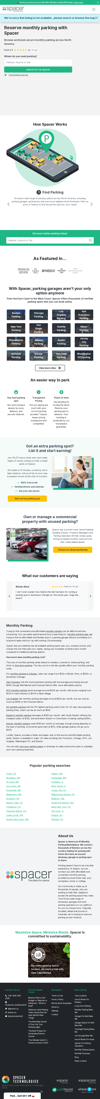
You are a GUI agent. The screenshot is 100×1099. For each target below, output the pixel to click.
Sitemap (55, 1011)
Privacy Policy (57, 999)
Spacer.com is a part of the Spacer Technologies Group (22, 1086)
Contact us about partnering (72, 549)
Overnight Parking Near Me (85, 1030)
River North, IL (58, 786)
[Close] (96, 18)
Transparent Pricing (38, 399)
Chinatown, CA (13, 807)
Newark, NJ (57, 819)
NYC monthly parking (16, 690)
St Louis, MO (12, 782)
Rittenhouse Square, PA (63, 794)
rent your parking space (31, 746)
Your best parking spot (16, 399)
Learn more (78, 2)
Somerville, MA (13, 790)
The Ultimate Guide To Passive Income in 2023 (38, 1041)
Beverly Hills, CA (14, 803)
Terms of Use (57, 996)
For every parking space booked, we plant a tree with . (47, 969)
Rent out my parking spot (27, 498)
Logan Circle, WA (14, 815)
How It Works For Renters (82, 1000)
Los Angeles (12, 698)
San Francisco (13, 682)
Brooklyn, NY (13, 798)
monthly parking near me (79, 634)
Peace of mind (61, 397)
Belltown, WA (57, 798)
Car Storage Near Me (84, 1035)
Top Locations (81, 996)
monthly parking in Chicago (23, 673)
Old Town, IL (57, 811)
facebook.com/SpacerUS (15, 1005)
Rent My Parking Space (85, 1050)
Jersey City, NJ (58, 790)
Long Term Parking (83, 1006)
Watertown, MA (14, 794)
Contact (55, 1014)
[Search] (90, 240)
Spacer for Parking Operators (83, 1044)
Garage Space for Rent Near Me (84, 1024)
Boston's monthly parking (18, 715)
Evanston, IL (57, 782)
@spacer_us (13, 1008)
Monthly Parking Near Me (84, 1011)
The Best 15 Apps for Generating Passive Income (37, 1033)
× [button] (98, 2)
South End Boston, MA (62, 803)
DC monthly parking (16, 707)
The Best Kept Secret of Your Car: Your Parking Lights (37, 1024)
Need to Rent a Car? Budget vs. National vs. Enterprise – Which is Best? (37, 1002)
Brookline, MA (13, 778)
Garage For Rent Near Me (84, 1017)
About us (55, 1007)
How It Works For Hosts (84, 1039)
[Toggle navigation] (93, 9)
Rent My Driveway (82, 1053)
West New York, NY (61, 807)
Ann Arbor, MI (13, 786)
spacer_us (11, 1012)
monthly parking (54, 631)
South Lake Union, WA (17, 819)
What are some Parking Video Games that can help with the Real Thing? (38, 1014)
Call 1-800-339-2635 (13, 997)
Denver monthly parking (18, 723)
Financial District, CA (16, 811)
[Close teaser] (41, 1091)
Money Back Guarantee (61, 1003)
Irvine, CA (11, 773)
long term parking (23, 665)
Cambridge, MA (58, 778)
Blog (77, 1057)
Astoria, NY (57, 815)
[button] (22, 1096)
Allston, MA (57, 773)
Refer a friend (80, 1061)
